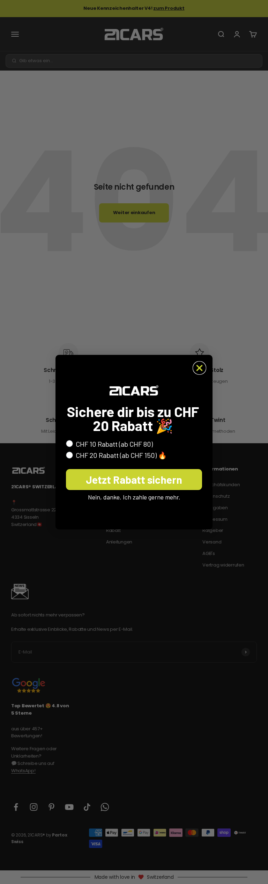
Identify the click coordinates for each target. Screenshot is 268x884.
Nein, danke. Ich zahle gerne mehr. (134, 497)
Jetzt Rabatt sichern (134, 479)
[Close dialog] (199, 368)
